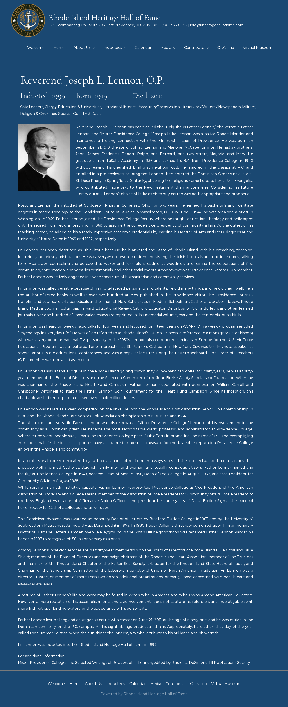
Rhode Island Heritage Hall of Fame (104, 17)
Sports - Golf (69, 114)
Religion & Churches (38, 114)
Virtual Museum (226, 684)
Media (155, 684)
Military (248, 107)
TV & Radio (92, 114)
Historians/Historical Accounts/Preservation (141, 107)
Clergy (50, 107)
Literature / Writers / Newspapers (211, 107)
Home (75, 684)
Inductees (115, 684)
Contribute (176, 684)
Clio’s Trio (198, 684)
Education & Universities (79, 107)
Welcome (56, 684)
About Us (93, 684)
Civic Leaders (31, 107)
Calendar (137, 684)
